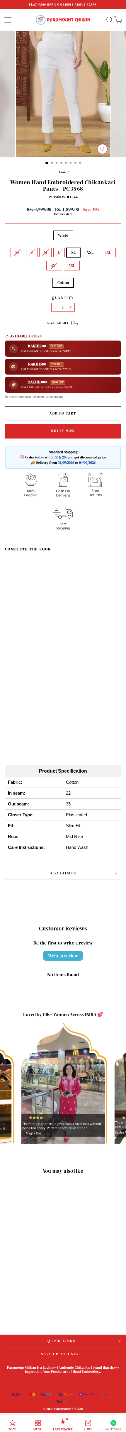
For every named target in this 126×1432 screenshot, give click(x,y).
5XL (72, 265)
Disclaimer (63, 873)
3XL (108, 252)
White (63, 235)
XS (17, 252)
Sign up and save (61, 1354)
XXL (90, 252)
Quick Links (61, 1340)
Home (62, 172)
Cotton (63, 282)
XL (73, 252)
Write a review (63, 955)
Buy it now (63, 431)
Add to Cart (34, 728)
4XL (54, 265)
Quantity (63, 298)
